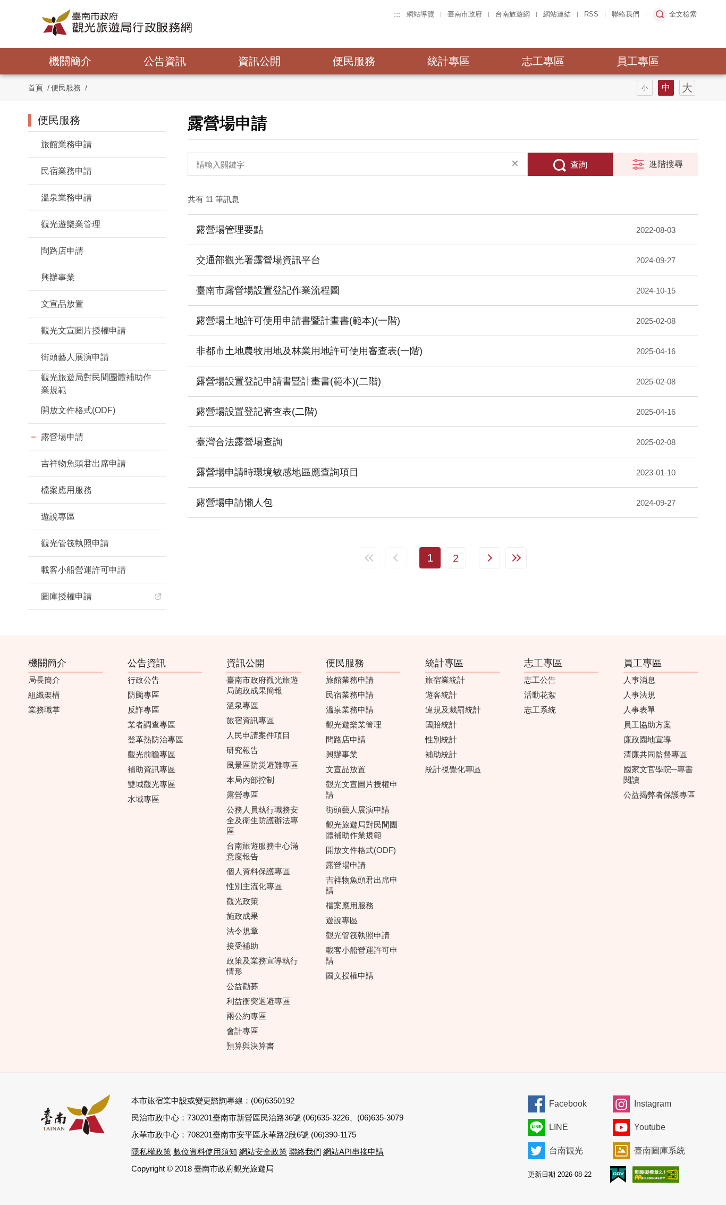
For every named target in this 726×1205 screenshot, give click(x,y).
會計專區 (242, 1030)
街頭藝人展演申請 (75, 357)
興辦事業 (58, 277)
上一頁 (396, 557)
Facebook (568, 1103)
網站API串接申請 (353, 1151)
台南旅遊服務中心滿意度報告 (262, 851)
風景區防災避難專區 (262, 764)
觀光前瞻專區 (151, 754)
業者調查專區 (151, 724)
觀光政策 (242, 901)
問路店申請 (62, 250)
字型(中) (666, 88)
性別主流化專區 (254, 886)
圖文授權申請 (350, 975)
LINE (558, 1127)
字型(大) (687, 88)
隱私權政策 (151, 1151)
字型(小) (645, 88)
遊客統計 (441, 694)
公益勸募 (242, 986)
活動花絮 (540, 694)
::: (397, 14)
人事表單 (639, 709)
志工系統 (540, 709)
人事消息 (639, 679)
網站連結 (557, 14)
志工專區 (543, 61)
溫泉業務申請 (66, 197)
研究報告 (242, 750)
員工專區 (638, 61)
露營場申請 (62, 436)
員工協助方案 (647, 724)
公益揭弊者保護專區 (659, 794)
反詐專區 (143, 709)
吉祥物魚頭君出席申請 (83, 463)
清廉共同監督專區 (655, 754)
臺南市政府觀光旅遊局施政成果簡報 (262, 685)
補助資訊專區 (151, 769)
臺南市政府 (465, 14)
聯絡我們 (625, 14)
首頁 (35, 87)
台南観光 (566, 1150)
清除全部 (515, 164)
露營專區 (242, 794)
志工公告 (540, 679)
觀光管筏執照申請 (75, 543)
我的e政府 (618, 1174)
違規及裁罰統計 (453, 709)
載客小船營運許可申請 (83, 569)
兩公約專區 (246, 1015)
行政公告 (143, 679)
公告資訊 (164, 61)
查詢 (578, 164)
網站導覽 (420, 14)
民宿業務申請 (66, 170)
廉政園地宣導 (647, 739)
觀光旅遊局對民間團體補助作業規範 (96, 384)
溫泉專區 (242, 705)
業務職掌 (44, 709)
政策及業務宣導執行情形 (262, 966)
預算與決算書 (250, 1045)
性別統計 (441, 739)
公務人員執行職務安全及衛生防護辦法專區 (262, 820)
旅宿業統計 (445, 679)
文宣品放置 (62, 303)
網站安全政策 (263, 1151)
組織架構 (44, 694)
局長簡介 (44, 679)
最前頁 (369, 557)
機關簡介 (70, 61)
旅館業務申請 (66, 144)
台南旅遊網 (512, 14)
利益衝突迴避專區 (258, 1001)
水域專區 (143, 799)
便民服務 (354, 61)
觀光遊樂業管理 (70, 224)
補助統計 (441, 754)
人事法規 (639, 694)
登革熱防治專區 (155, 739)
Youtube (649, 1127)
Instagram (652, 1103)
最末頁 (516, 557)
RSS (591, 14)
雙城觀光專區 (151, 784)
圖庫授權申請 (66, 596)
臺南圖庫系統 (659, 1150)
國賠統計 (441, 724)
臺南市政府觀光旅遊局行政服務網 (146, 22)
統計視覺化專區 (453, 769)
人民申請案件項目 (258, 735)
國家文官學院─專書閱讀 (658, 774)
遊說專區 (58, 516)
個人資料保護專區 (258, 871)
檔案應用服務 (66, 490)
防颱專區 (143, 694)
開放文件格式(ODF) (78, 410)
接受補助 (242, 945)
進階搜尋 (666, 164)
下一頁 (489, 557)
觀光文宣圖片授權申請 (83, 330)
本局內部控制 (250, 779)
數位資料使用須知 (205, 1151)
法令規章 (242, 930)
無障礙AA (655, 1174)
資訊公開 (259, 61)
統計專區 (448, 61)
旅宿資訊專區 (250, 720)
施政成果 (242, 916)
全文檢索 (683, 14)
